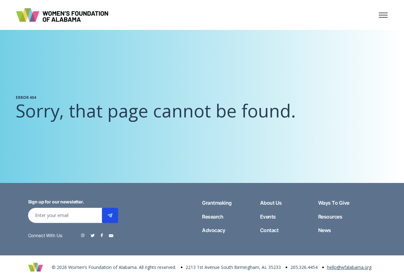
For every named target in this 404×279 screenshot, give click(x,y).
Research (212, 217)
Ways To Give (333, 203)
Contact (269, 230)
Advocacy (213, 230)
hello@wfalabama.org (349, 267)
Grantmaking (217, 203)
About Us (271, 203)
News (324, 230)
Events (268, 217)
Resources (330, 217)
